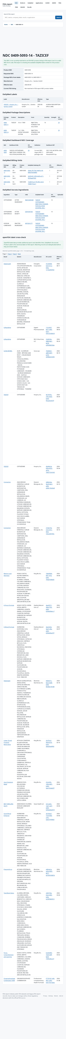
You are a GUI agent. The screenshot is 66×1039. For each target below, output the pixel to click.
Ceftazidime (7, 327)
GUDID (47, 3)
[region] (33, 102)
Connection (7, 482)
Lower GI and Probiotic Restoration (8, 742)
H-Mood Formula (9, 627)
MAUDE (22, 7)
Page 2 (10, 254)
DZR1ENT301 (29, 212)
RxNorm (22, 3)
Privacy (45, 996)
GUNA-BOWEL (8, 351)
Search (59, 17)
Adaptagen (7, 681)
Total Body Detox (9, 893)
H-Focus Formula (9, 605)
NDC (16, 3)
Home (6, 24)
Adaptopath (7, 264)
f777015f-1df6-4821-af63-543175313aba (50, 980)
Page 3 (15, 254)
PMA (60, 3)
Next (19, 254)
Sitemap (50, 996)
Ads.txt (61, 996)
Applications (39, 3)
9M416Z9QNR (29, 200)
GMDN (54, 3)
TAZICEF (6, 395)
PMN (16, 7)
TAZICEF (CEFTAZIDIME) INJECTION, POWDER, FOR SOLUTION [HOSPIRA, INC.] (41, 204)
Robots (56, 996)
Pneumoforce (8, 869)
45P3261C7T (29, 223)
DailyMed (30, 3)
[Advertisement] (33, 40)
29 (59, 122)
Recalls (29, 7)
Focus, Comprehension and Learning (9, 955)
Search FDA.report (9, 14)
